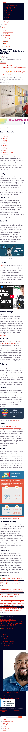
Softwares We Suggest (11, 5)
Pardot (4, 150)
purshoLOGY (3, 710)
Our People (5, 636)
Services (5, 37)
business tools (19, 211)
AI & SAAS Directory (8, 32)
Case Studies (6, 21)
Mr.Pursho (4, 56)
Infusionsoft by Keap (8, 152)
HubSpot (5, 135)
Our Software (6, 35)
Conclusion (5, 154)
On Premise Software (8, 641)
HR (6, 19)
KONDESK (5, 143)
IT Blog (4, 2)
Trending (7, 14)
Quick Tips (8, 3)
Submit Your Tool (7, 39)
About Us (5, 634)
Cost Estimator (6, 645)
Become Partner (7, 22)
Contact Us (5, 24)
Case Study (8, 16)
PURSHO (16, 710)
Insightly (5, 147)
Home (4, 30)
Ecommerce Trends (10, 7)
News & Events (9, 10)
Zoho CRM (5, 138)
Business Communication (11, 9)
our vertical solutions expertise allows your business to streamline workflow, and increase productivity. (12, 622)
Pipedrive (5, 140)
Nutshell (5, 149)
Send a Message (7, 695)
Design (7, 17)
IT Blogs (5, 638)
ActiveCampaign (7, 142)
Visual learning (8, 12)
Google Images (14, 258)
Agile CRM (5, 145)
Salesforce (5, 136)
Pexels (1, 128)
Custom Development (8, 643)
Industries (5, 33)
